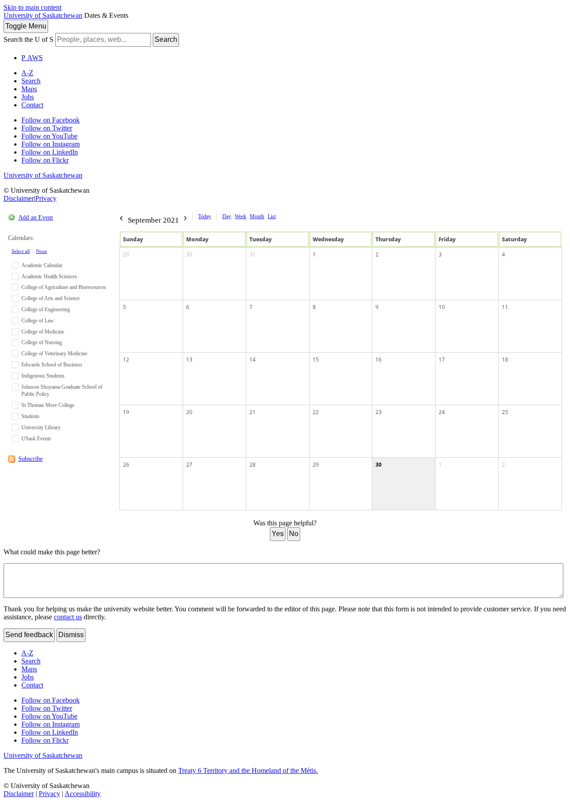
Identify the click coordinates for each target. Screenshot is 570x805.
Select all (21, 251)
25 (505, 412)
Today (204, 216)
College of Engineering (45, 309)
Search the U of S (28, 39)
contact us (68, 617)
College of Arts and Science (50, 298)
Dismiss (71, 634)
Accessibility (83, 793)
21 (252, 412)
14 (252, 359)
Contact (32, 105)
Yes (278, 533)
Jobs (27, 97)
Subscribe (30, 458)
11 (505, 307)
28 (252, 464)
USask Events (36, 438)
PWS (32, 57)
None (41, 251)
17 (442, 359)
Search (166, 39)
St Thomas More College (47, 405)
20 (189, 412)
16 (378, 359)
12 (126, 359)
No (293, 533)
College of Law (37, 320)
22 (316, 412)
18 (505, 359)
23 (378, 412)
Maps (29, 89)
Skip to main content (32, 7)
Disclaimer (19, 198)
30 (189, 254)
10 (442, 307)
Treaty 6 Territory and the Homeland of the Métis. (248, 770)
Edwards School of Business (51, 365)
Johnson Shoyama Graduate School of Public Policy (61, 391)
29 (126, 254)
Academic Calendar (41, 265)
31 (252, 254)
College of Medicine (42, 332)
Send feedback (29, 634)
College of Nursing (41, 342)
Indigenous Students (43, 376)
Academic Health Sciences (49, 276)
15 (316, 359)
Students (30, 416)
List (272, 216)
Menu (25, 26)
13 (189, 359)
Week (240, 216)
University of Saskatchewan (43, 15)
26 (126, 464)
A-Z (27, 73)
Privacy (46, 198)
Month (257, 216)
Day (226, 216)
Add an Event (35, 217)
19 (126, 412)
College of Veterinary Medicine (54, 353)
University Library (41, 427)
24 (442, 412)
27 (189, 464)
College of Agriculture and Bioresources (63, 287)
